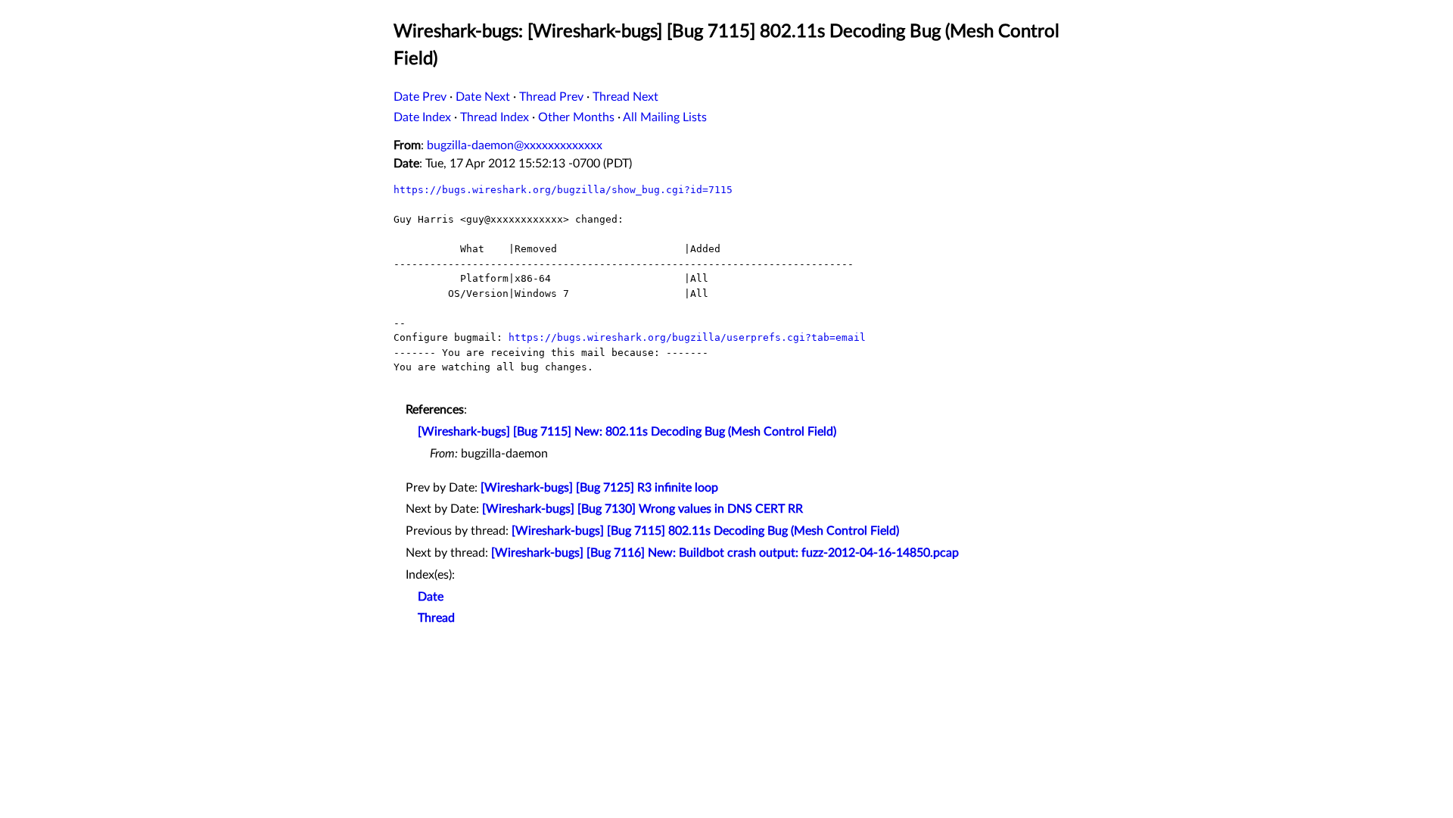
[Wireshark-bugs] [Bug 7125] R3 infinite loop (599, 488)
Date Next (483, 97)
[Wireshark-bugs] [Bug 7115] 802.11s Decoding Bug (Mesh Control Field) (705, 531)
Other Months (576, 117)
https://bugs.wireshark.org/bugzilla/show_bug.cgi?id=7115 (563, 189)
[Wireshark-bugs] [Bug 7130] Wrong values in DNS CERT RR (642, 509)
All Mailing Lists (665, 117)
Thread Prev (551, 97)
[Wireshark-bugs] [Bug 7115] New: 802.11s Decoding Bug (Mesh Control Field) (627, 432)
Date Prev (420, 97)
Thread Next (625, 97)
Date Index (422, 117)
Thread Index (494, 117)
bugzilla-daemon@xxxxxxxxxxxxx (514, 145)
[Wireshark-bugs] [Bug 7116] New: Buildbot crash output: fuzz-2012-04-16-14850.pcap (725, 553)
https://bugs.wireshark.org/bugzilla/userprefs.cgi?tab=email (687, 337)
